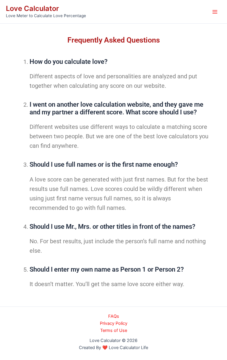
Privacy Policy (113, 323)
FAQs (113, 316)
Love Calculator (32, 8)
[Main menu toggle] (215, 12)
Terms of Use (113, 330)
